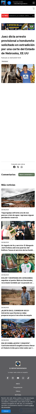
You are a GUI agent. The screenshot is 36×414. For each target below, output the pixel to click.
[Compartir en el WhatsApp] (22, 167)
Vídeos (18, 391)
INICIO (18, 384)
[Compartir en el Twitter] (18, 167)
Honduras (5, 61)
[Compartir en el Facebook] (14, 167)
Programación (18, 387)
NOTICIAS (18, 395)
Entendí (6, 411)
